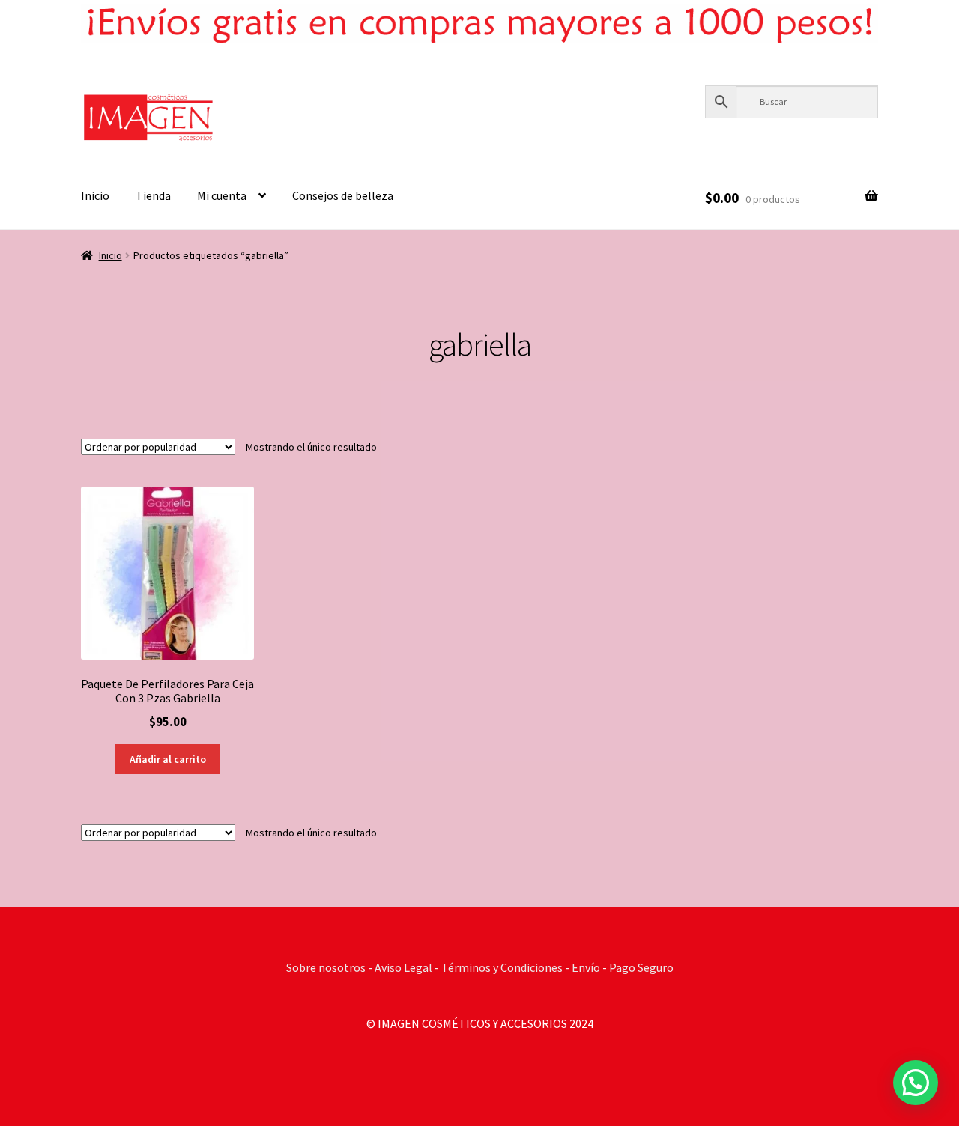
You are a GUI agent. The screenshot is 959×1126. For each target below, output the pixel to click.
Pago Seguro (641, 967)
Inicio (95, 195)
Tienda (153, 195)
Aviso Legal (403, 967)
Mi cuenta (221, 195)
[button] (915, 1082)
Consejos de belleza (342, 195)
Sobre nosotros (327, 967)
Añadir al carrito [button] (168, 759)
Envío (587, 967)
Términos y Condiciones (503, 967)
